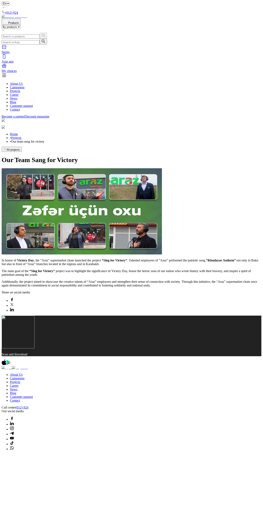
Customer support (21, 106)
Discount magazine (36, 116)
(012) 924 (22, 407)
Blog (13, 102)
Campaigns (17, 87)
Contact (15, 109)
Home (14, 134)
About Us (16, 83)
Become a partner (13, 116)
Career (14, 94)
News (13, 98)
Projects (15, 91)
